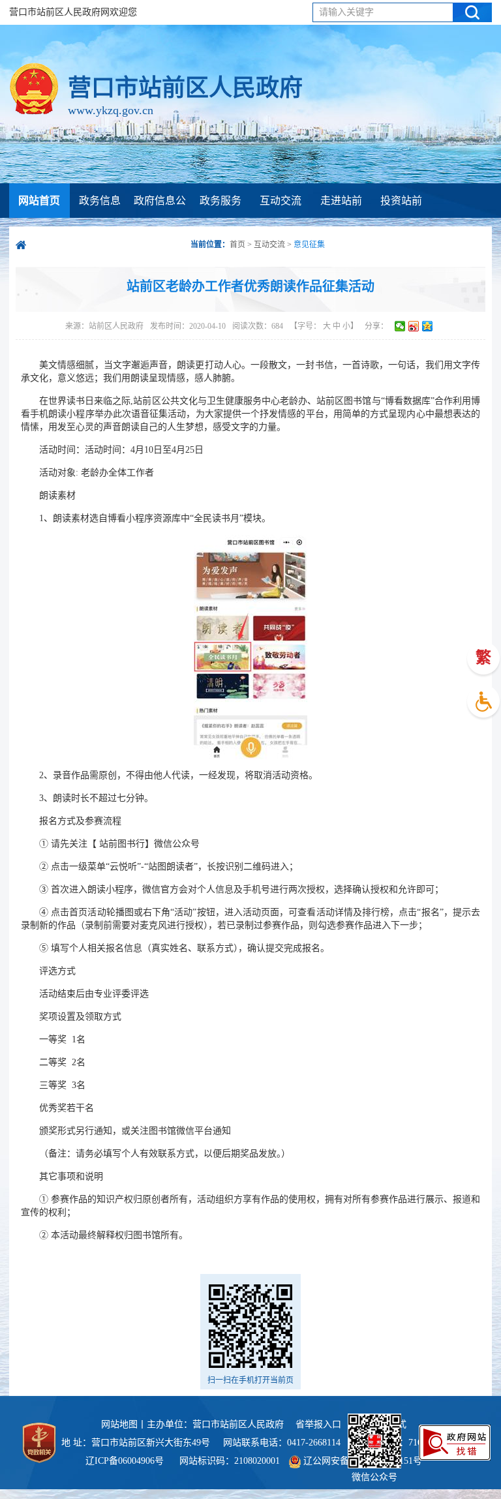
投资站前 (401, 200)
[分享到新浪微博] (413, 326)
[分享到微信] (400, 326)
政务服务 (220, 200)
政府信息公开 (160, 218)
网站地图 (119, 1424)
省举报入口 (318, 1424)
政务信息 (100, 200)
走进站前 (341, 200)
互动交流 (280, 200)
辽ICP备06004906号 (125, 1461)
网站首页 (39, 200)
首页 (237, 244)
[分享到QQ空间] (427, 326)
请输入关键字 (346, 12)
